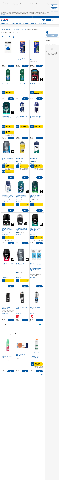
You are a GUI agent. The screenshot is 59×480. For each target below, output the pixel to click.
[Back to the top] (30, 329)
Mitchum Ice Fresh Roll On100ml (6, 84)
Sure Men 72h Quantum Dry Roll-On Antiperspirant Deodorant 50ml (36, 196)
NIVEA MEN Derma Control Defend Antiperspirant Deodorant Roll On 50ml (35, 117)
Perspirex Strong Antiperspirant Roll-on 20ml (6, 57)
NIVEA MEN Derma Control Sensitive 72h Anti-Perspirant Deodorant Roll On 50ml (21, 118)
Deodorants (24, 29)
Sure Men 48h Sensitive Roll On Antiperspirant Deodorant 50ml (36, 229)
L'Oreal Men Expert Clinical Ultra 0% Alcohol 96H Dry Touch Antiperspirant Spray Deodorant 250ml (36, 355)
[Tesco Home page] (4, 20)
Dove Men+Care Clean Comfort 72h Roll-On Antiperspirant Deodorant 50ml (7, 157)
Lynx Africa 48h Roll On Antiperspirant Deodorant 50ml (7, 229)
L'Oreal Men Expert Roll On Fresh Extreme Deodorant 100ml (36, 307)
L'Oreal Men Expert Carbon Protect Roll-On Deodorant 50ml (21, 229)
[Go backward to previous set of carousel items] (39, 375)
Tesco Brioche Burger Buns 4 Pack (20, 355)
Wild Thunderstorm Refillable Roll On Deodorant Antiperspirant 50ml (35, 57)
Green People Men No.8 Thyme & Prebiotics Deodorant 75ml (7, 307)
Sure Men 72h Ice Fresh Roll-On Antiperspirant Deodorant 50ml (21, 196)
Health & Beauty (8, 29)
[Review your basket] (47, 32)
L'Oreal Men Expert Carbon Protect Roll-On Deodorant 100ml (21, 307)
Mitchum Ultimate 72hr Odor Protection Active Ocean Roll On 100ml (21, 85)
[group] (8, 355)
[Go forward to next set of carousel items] (42, 375)
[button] (29, 17)
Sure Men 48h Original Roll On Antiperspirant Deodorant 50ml (7, 265)
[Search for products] (43, 20)
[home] (2, 29)
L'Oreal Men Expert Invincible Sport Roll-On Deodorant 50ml (21, 157)
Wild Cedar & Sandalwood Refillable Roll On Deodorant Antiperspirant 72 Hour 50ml (21, 57)
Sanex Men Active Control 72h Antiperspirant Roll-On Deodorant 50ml (7, 196)
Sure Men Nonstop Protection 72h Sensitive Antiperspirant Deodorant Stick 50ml (7, 118)
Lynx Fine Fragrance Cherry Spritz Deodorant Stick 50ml (36, 85)
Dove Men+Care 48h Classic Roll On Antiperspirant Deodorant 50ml (21, 265)
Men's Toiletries (17, 29)
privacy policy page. (38, 4)
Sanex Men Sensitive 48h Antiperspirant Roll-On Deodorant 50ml (35, 157)
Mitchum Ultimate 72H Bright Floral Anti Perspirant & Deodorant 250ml (7, 355)
